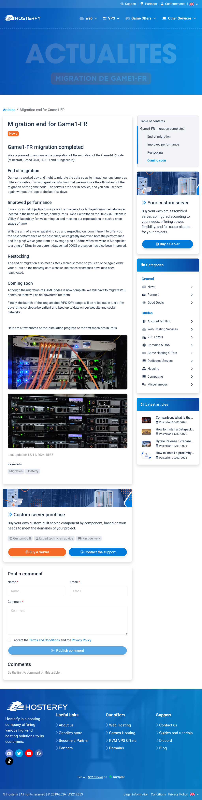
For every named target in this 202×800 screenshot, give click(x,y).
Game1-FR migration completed (162, 129)
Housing (153, 369)
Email (75, 582)
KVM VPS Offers (123, 740)
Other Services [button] (180, 18)
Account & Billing (159, 321)
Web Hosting (120, 725)
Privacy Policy (81, 640)
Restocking (155, 152)
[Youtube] (29, 753)
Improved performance (163, 144)
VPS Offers (155, 337)
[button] (193, 4)
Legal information (136, 794)
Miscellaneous (158, 384)
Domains (116, 748)
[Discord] (9, 753)
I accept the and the (51, 640)
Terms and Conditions (44, 640)
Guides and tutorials (176, 733)
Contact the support (100, 552)
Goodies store (70, 733)
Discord (165, 740)
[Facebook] (39, 753)
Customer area (175, 4)
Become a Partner (74, 740)
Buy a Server (39, 552)
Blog (163, 748)
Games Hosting (122, 733)
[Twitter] (19, 753)
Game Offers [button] (141, 18)
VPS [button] (111, 18)
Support (130, 4)
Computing (155, 376)
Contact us (168, 725)
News (151, 287)
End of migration (159, 136)
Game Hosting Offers (162, 353)
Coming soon (156, 160)
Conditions (158, 794)
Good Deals (156, 302)
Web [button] (89, 18)
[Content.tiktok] (9, 761)
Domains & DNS (159, 345)
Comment (15, 602)
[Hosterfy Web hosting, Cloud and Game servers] (22, 18)
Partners (151, 4)
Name (13, 582)
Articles (9, 110)
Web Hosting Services (163, 329)
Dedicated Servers (160, 361)
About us (66, 725)
